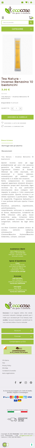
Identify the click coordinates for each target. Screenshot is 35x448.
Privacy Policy (6, 365)
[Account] (31, 2)
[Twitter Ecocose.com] (20, 382)
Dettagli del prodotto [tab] (12, 146)
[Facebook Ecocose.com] (15, 382)
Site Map (5, 368)
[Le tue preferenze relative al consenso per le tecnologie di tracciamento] (32, 444)
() (28, 2)
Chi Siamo (5, 360)
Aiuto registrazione (8, 373)
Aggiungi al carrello (17, 117)
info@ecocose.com (26, 436)
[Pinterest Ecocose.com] (31, 382)
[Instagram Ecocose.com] (25, 382)
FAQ (3, 363)
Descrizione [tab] (7, 140)
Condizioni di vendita (9, 371)
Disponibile (5, 103)
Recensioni (7, 151)
